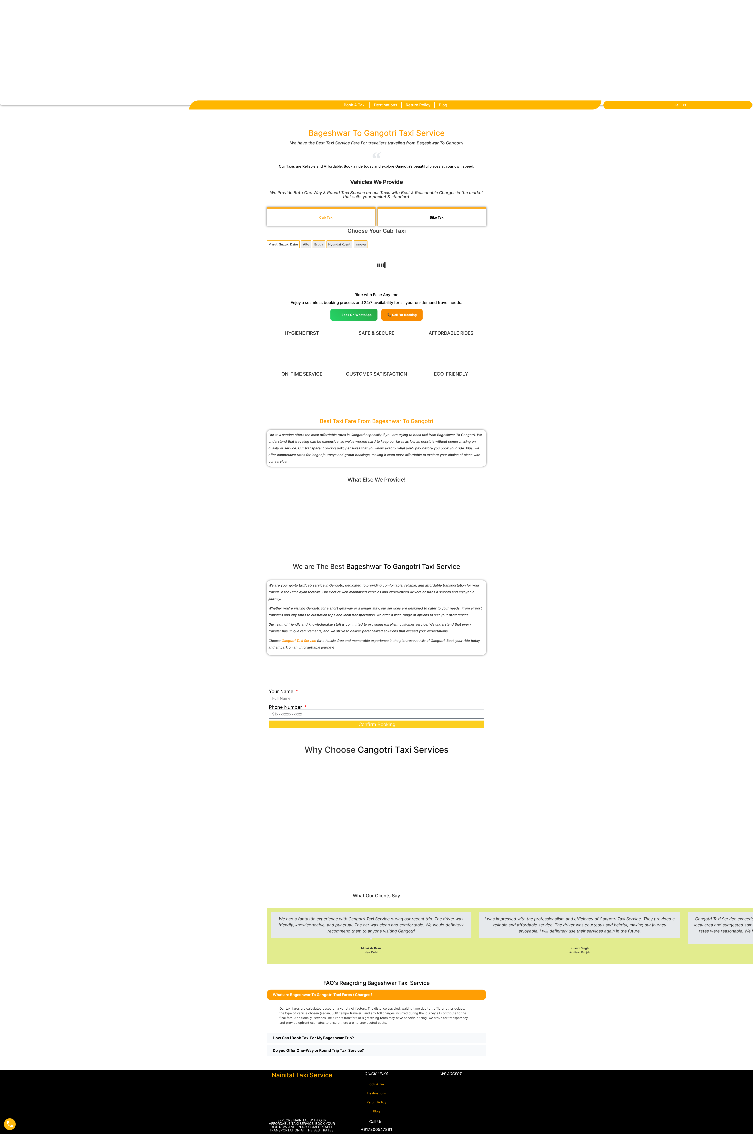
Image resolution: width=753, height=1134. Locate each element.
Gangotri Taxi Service (299, 641)
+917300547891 (376, 1129)
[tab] (283, 244)
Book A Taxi (355, 105)
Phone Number (286, 707)
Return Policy (418, 105)
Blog (443, 105)
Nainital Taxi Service (302, 1075)
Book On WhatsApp (356, 315)
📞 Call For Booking (402, 315)
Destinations (385, 105)
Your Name (282, 691)
